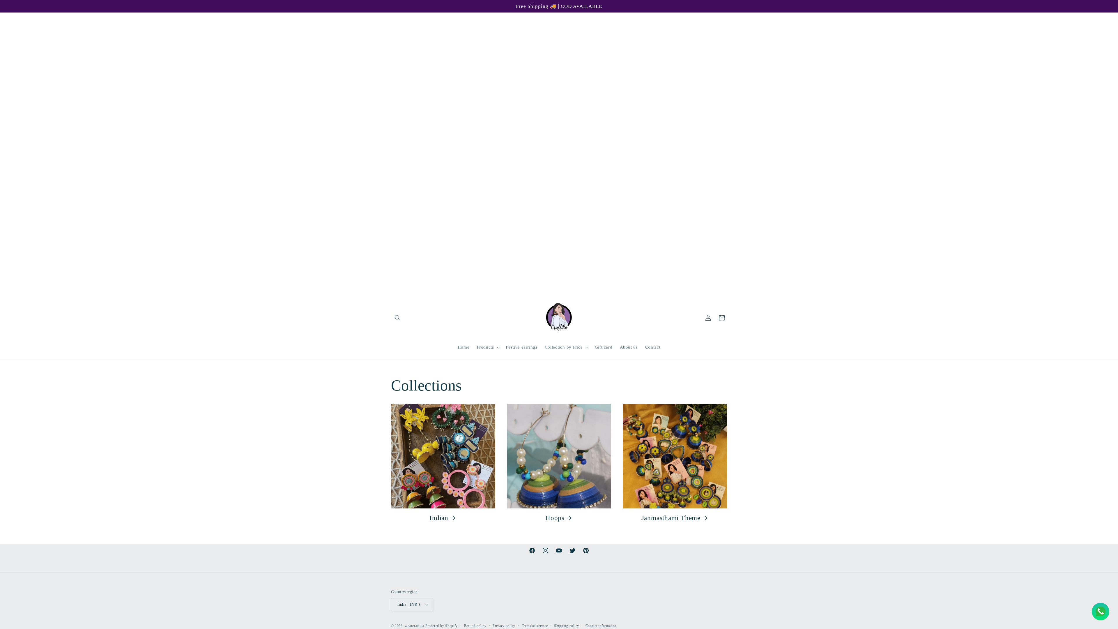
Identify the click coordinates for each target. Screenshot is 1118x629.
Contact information (601, 626)
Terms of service (535, 626)
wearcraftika (414, 626)
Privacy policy (504, 626)
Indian (438, 518)
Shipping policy (566, 626)
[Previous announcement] (392, 18)
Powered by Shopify (441, 626)
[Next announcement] (725, 18)
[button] (397, 318)
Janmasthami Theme (670, 518)
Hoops (555, 518)
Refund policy (475, 626)
